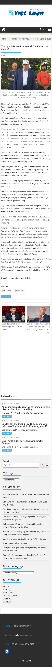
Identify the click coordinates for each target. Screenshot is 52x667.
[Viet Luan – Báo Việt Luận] (3, 29)
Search (6, 461)
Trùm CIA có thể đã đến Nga (15, 543)
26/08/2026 (8, 404)
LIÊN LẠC (7, 602)
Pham (5, 55)
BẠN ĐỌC (7, 599)
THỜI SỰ (6, 590)
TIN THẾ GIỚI (6, 296)
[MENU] (49, 29)
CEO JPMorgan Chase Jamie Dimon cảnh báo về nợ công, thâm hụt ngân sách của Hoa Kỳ (38, 328)
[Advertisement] (26, 365)
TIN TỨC (6, 587)
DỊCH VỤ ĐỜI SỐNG (11, 596)
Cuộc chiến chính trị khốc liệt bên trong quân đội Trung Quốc (13, 327)
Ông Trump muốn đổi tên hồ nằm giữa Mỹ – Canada (24, 539)
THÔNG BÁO (8, 593)
